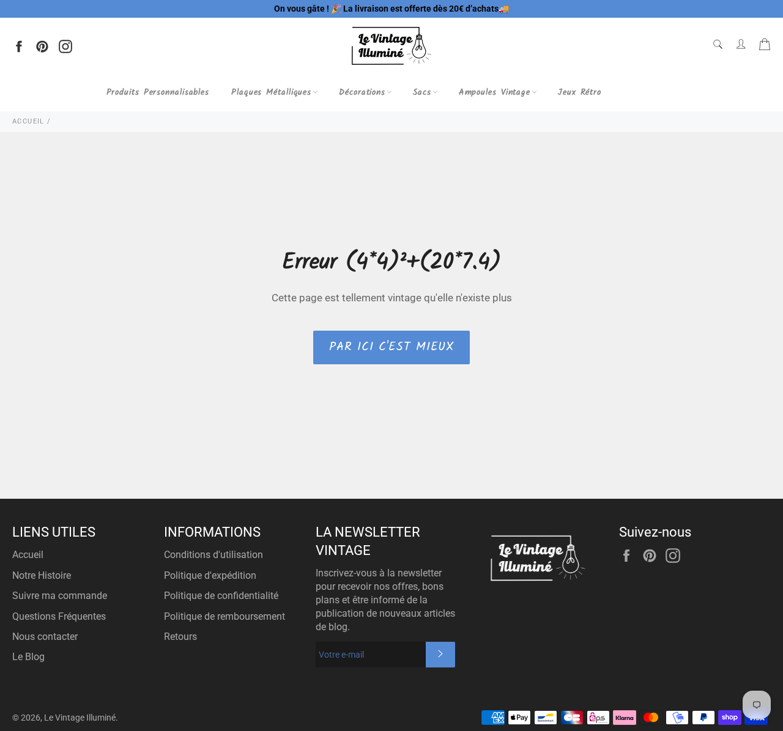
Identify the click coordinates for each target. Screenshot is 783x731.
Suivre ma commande (59, 595)
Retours (180, 636)
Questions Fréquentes (59, 616)
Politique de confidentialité (221, 595)
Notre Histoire (41, 575)
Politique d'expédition (210, 575)
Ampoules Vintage (494, 92)
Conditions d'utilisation (213, 554)
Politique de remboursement (224, 616)
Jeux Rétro (579, 92)
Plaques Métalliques (271, 92)
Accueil (27, 554)
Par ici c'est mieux (391, 347)
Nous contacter (45, 636)
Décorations (362, 92)
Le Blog (28, 657)
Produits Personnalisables (158, 92)
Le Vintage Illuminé (80, 717)
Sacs (422, 92)
